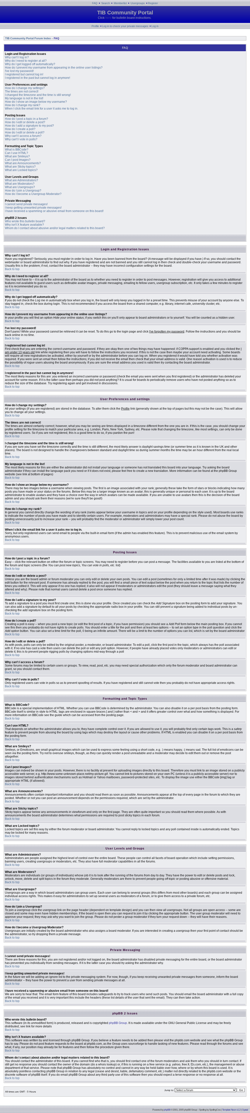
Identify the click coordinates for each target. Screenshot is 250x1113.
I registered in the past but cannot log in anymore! (37, 78)
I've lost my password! (19, 71)
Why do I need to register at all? (26, 60)
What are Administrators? (21, 180)
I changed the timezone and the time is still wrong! (38, 95)
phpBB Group (118, 1023)
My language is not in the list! (24, 98)
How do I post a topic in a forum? (26, 119)
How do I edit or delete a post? (25, 122)
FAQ (94, 3)
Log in (154, 26)
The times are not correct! (21, 91)
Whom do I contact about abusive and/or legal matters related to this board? (55, 228)
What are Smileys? (17, 156)
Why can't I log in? (17, 57)
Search (105, 3)
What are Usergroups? (20, 187)
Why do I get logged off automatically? (30, 64)
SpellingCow (214, 1109)
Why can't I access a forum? (23, 136)
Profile (95, 26)
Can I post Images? (18, 160)
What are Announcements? (23, 163)
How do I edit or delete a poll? (24, 132)
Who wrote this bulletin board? (25, 221)
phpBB (167, 1109)
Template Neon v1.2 (231, 1109)
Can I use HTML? (16, 153)
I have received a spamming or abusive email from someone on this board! (54, 211)
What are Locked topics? (21, 170)
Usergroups (138, 3)
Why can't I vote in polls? (21, 139)
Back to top (12, 269)
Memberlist (120, 3)
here (108, 18)
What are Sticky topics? (20, 166)
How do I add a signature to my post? (29, 125)
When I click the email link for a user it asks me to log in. (41, 108)
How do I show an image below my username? (36, 101)
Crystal (245, 1109)
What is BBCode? (16, 149)
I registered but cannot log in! (24, 74)
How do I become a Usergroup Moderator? (33, 194)
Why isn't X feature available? (24, 224)
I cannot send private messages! (26, 204)
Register (153, 3)
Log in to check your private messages (125, 26)
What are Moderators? (19, 183)
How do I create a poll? (20, 129)
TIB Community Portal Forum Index (27, 38)
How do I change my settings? (25, 88)
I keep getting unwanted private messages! (33, 207)
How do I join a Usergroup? (23, 190)
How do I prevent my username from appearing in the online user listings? (54, 67)
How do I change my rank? (22, 105)
